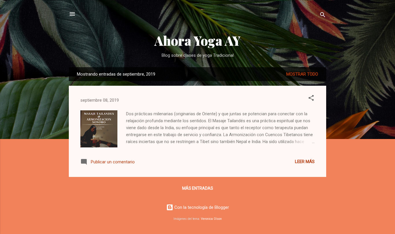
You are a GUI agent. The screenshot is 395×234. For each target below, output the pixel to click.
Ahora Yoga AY (197, 40)
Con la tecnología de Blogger (201, 207)
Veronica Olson (211, 219)
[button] (311, 98)
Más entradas (197, 188)
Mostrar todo (302, 74)
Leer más (305, 161)
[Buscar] (322, 16)
